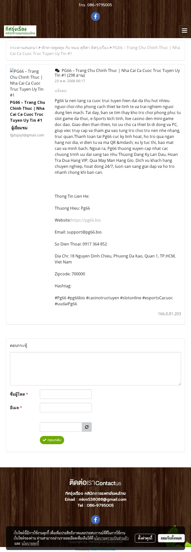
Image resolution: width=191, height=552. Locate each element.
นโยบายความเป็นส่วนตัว (111, 538)
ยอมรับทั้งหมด (171, 538)
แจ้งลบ (60, 90)
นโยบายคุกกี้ (30, 543)
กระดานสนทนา (23, 47)
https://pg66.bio (86, 220)
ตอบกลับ (53, 440)
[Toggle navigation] (184, 30)
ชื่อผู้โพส (19, 394)
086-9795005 (99, 5)
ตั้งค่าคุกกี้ (145, 538)
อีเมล (16, 407)
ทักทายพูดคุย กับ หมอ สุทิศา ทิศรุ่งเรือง (75, 47)
